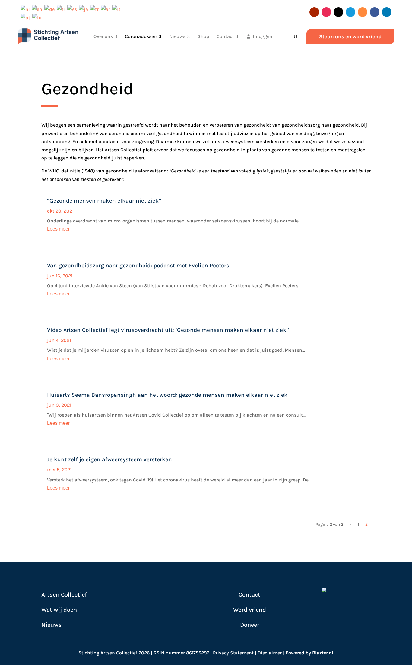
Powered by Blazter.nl (309, 653)
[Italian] (117, 8)
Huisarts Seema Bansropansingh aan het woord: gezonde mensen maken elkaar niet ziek (167, 395)
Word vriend (249, 609)
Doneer (249, 624)
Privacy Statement (233, 653)
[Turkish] (95, 8)
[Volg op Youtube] (314, 12)
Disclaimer (270, 653)
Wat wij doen (59, 609)
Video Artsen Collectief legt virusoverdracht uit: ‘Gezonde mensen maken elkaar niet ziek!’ (168, 330)
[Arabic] (106, 8)
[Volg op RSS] (362, 12)
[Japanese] (84, 8)
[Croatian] (38, 17)
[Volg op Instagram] (326, 12)
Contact (249, 594)
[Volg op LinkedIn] (386, 12)
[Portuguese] (26, 17)
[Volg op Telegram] (350, 12)
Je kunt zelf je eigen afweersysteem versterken (109, 459)
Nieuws (51, 624)
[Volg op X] (338, 12)
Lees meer (58, 229)
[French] (62, 8)
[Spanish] (73, 8)
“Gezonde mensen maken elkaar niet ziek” (104, 200)
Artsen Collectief (64, 594)
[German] (50, 8)
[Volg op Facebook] (374, 12)
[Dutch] (26, 8)
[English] (38, 8)
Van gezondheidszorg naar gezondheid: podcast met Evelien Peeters (138, 265)
